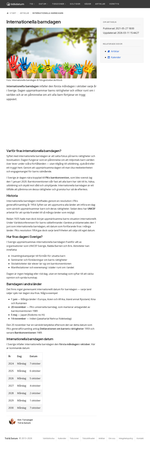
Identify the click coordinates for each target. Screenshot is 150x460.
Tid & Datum (11, 438)
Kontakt (140, 438)
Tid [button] (31, 4)
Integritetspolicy (126, 438)
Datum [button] (42, 4)
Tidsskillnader (88, 438)
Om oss (112, 438)
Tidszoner (74, 438)
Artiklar (100, 4)
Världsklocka (48, 438)
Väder (87, 4)
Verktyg (114, 4)
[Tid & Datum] (15, 4)
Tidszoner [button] (58, 4)
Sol (75, 4)
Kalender (115, 57)
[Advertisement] (51, 124)
